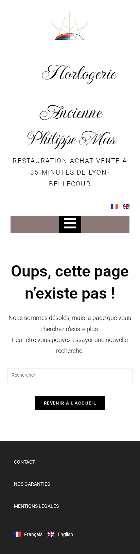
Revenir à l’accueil (70, 403)
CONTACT (24, 462)
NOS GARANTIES (32, 484)
